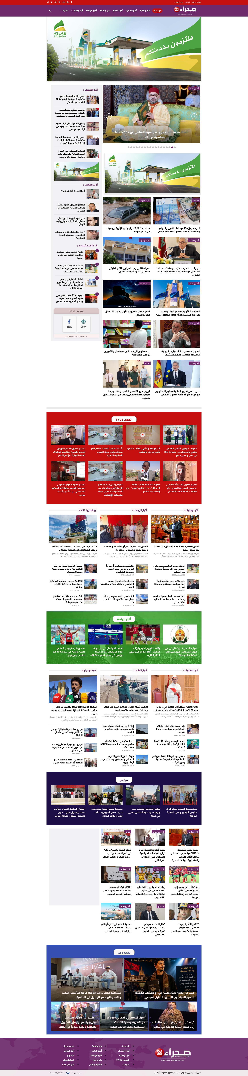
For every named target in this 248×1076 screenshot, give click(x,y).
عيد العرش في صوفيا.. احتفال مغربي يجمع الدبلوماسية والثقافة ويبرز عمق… (117, 743)
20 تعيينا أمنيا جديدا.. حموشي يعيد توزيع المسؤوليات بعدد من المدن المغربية (185, 929)
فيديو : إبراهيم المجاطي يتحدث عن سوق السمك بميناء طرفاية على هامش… (67, 747)
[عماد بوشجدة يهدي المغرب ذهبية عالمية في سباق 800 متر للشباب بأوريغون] (68, 634)
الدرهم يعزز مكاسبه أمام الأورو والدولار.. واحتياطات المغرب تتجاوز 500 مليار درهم (179, 229)
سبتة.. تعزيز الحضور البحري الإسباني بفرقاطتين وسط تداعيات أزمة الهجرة (117, 759)
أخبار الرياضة (91, 10)
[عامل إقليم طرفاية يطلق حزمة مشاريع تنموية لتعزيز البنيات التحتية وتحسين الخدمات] (93, 140)
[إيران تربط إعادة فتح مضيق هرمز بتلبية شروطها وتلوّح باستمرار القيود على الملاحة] (142, 729)
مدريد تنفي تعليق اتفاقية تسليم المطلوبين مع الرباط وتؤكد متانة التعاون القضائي (177, 393)
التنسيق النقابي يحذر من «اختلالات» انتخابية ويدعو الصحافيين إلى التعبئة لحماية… (74, 548)
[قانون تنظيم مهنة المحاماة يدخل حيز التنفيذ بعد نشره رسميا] (91, 255)
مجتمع (146, 323)
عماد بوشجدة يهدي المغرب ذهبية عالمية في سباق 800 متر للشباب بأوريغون (69, 651)
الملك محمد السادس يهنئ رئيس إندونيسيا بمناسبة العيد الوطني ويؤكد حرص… (169, 598)
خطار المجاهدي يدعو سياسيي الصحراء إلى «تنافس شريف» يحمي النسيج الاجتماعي (150, 929)
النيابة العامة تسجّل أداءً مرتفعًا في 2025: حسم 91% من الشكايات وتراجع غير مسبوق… (176, 708)
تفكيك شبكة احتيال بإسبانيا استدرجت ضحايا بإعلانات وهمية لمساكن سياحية (126, 708)
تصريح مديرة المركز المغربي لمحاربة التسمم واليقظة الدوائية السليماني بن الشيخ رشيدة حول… (68, 489)
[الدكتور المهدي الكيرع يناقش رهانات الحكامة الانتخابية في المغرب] (93, 207)
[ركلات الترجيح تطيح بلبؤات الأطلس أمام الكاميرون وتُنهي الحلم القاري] (143, 634)
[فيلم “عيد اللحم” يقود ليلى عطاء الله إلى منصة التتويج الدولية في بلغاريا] (172, 1016)
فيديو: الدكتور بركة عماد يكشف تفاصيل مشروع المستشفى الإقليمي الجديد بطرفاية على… (74, 709)
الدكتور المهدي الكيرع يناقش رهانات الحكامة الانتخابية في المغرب (71, 207)
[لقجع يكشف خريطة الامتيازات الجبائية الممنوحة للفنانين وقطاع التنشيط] (176, 334)
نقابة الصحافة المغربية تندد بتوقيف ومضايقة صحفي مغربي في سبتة (144, 812)
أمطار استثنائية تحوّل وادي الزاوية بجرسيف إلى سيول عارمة (128, 229)
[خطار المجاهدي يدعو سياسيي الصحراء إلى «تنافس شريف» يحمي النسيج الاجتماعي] (150, 912)
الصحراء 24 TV (122, 1060)
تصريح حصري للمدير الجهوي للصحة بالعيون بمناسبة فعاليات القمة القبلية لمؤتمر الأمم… (69, 452)
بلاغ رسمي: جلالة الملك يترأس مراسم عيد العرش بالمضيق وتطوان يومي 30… (68, 598)
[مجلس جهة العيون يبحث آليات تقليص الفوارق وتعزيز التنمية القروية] (180, 795)
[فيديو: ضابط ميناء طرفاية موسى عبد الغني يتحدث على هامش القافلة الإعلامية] (90, 732)
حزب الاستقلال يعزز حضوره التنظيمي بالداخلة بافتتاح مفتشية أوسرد (117, 583)
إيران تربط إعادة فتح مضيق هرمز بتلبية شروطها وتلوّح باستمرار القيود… (118, 728)
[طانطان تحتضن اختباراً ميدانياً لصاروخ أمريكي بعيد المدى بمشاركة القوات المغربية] (142, 568)
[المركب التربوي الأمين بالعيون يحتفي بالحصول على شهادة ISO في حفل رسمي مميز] (180, 435)
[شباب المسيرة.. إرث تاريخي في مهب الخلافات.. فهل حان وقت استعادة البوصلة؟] (180, 634)
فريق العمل (178, 2)
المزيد (65, 10)
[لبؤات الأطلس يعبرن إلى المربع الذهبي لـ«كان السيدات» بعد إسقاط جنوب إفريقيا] (184, 874)
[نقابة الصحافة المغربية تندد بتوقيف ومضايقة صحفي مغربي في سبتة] (143, 795)
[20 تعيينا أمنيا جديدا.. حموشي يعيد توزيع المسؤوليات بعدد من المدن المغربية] (184, 912)
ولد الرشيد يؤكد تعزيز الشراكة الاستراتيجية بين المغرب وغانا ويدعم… (170, 728)
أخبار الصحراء (131, 10)
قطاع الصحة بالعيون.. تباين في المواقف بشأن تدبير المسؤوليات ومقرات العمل (117, 853)
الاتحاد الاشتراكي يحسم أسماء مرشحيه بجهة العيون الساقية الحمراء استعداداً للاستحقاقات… (69, 283)
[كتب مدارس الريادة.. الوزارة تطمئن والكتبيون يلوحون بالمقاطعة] (126, 334)
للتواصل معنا (196, 2)
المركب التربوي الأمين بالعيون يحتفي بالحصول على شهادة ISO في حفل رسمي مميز (180, 452)
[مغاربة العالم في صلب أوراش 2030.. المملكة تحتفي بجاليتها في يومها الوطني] (116, 912)
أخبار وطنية (145, 10)
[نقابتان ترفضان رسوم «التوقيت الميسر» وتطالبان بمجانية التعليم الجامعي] (116, 874)
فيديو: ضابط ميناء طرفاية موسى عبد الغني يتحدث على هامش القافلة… (67, 732)
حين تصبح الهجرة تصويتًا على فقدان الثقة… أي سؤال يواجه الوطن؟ (70, 221)
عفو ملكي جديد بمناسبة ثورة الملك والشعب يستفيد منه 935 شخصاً (169, 583)
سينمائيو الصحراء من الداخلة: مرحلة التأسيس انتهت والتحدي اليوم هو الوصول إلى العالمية (91, 995)
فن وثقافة (105, 10)
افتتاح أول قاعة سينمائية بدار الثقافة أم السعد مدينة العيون (68, 760)
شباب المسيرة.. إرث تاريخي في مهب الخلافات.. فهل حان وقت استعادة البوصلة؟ (181, 651)
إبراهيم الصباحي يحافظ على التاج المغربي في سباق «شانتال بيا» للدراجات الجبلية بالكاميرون (150, 892)
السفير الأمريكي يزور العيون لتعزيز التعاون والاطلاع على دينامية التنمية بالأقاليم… (71, 153)
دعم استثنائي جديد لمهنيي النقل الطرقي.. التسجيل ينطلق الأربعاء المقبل (129, 269)
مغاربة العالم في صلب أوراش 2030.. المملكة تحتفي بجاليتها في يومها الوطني (116, 927)
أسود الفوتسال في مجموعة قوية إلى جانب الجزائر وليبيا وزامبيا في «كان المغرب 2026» (106, 651)
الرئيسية (157, 10)
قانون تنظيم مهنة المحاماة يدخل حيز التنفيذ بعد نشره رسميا (70, 254)
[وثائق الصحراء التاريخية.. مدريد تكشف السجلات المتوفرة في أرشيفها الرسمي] (93, 126)
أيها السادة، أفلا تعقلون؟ (73, 190)
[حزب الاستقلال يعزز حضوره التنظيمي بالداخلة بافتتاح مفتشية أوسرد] (142, 584)
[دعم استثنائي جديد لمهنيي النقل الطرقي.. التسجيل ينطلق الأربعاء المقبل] (126, 250)
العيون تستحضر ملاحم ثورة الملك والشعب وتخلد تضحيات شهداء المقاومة (126, 548)
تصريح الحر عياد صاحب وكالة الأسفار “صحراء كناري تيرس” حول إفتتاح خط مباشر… (143, 488)
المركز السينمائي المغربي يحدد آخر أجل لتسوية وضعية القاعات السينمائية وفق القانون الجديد (125, 1021)
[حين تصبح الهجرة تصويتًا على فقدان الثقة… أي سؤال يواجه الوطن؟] (93, 221)
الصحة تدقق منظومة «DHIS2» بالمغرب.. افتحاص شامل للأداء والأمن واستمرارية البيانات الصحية (185, 854)
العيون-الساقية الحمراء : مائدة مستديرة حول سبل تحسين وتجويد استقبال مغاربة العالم (69, 812)
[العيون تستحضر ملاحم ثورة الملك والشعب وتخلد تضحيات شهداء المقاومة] (124, 529)
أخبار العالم (118, 10)
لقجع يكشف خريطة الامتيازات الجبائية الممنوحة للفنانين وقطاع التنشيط (180, 353)
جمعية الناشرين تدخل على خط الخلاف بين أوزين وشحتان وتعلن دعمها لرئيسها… (67, 568)
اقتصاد (196, 200)
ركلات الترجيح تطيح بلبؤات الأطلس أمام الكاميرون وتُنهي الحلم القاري (144, 651)
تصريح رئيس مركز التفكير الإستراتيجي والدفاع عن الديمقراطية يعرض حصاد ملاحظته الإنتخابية (110, 489)
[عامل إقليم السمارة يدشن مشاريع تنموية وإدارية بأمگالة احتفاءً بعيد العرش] (93, 99)
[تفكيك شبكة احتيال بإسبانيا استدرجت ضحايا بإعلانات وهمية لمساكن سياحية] (124, 689)
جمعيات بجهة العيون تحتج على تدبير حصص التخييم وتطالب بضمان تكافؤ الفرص (107, 812)
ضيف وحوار (69, 1046)
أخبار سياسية (158, 831)
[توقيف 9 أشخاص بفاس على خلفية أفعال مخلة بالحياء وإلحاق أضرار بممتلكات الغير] (91, 298)
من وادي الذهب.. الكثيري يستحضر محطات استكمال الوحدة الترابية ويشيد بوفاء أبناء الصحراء (178, 271)
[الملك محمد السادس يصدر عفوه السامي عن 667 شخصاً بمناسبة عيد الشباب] (91, 268)
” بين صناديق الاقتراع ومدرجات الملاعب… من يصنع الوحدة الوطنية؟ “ (70, 234)
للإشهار (187, 2)
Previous (194, 116)
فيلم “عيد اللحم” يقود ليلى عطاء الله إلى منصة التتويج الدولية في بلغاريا (173, 1024)
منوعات (125, 1064)
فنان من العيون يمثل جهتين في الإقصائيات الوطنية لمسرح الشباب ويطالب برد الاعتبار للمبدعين (164, 995)
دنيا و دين (97, 1060)
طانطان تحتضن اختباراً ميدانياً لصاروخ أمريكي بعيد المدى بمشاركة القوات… (120, 568)
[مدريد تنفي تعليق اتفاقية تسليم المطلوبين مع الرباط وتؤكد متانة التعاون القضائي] (176, 374)
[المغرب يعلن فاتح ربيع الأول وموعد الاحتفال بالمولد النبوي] (126, 294)
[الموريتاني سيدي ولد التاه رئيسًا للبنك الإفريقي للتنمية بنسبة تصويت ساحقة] (193, 744)
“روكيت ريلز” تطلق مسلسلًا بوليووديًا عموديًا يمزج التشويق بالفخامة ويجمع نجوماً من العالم (78, 1021)
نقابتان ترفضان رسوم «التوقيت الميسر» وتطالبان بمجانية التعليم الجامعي (117, 890)
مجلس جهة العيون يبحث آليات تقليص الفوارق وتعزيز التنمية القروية (181, 812)
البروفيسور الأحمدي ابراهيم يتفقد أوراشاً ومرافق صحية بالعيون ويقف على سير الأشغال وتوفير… (127, 394)
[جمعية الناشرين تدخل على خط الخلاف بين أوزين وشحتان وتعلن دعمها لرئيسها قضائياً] (90, 568)
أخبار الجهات (144, 200)
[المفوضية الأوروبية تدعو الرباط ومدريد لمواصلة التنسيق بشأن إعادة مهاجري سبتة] (176, 294)
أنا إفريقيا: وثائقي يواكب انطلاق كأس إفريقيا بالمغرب (143, 450)
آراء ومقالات (77, 10)
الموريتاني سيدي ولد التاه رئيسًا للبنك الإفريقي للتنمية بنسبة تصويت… (169, 743)
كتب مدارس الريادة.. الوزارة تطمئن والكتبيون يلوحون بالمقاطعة (127, 353)
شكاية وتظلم (95, 1064)
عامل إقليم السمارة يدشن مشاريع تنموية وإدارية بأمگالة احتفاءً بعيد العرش (70, 99)
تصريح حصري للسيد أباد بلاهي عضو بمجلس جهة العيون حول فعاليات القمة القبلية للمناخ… (181, 488)
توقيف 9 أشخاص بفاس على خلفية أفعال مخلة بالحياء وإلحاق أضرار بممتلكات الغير (69, 298)
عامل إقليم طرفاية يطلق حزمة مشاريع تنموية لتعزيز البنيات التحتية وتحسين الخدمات (70, 139)
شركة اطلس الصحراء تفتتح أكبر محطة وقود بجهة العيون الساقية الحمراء (107, 452)
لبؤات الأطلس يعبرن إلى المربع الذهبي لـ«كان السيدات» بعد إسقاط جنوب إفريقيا (185, 892)
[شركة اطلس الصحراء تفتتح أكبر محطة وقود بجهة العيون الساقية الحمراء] (105, 435)
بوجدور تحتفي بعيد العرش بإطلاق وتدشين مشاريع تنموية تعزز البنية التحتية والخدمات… (70, 112)
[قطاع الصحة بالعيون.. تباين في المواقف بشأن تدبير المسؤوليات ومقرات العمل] (116, 837)
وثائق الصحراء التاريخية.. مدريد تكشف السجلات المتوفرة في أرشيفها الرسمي (70, 126)
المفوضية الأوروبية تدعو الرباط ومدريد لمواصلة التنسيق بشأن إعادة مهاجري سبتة (178, 313)
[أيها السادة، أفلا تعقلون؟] (93, 194)
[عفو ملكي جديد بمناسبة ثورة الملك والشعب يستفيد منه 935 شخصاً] (193, 584)
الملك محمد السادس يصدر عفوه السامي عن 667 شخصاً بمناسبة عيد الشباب (151, 134)
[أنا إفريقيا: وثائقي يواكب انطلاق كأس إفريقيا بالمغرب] (143, 435)
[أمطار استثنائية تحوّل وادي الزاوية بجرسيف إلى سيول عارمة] (126, 210)
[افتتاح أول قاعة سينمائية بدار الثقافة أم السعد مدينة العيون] (90, 762)
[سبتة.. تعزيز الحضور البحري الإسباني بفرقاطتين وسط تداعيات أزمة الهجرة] (142, 759)
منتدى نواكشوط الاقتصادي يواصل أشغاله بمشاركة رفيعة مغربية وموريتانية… (168, 759)
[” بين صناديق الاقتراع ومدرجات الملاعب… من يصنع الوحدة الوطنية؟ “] (93, 235)
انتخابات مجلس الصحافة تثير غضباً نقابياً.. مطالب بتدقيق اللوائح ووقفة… (66, 583)
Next (109, 116)
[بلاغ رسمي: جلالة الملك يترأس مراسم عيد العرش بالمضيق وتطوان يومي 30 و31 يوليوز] (90, 599)
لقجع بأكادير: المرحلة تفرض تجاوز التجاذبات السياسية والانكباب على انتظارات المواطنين (151, 854)
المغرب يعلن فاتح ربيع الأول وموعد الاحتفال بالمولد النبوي (128, 313)
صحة (147, 363)
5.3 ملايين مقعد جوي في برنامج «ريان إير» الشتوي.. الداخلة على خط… (118, 598)
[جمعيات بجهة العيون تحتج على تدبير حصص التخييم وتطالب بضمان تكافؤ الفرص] (105, 795)
